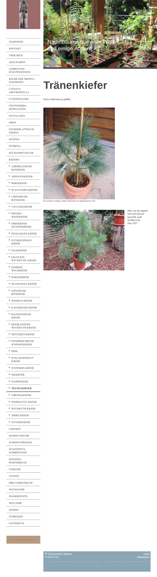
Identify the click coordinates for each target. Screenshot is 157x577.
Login (146, 553)
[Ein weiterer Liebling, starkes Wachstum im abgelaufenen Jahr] (79, 153)
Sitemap (68, 553)
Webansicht (143, 557)
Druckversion (55, 553)
